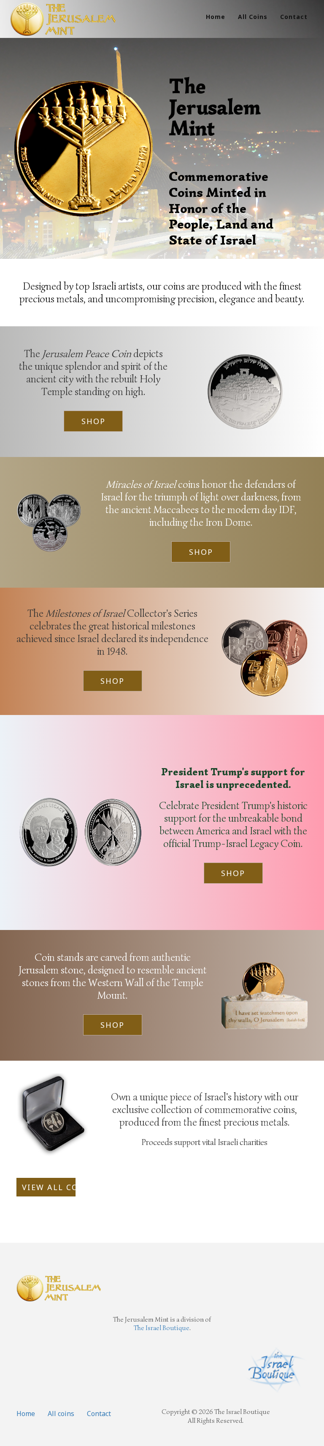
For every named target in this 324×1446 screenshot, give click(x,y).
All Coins (252, 17)
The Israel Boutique (161, 1328)
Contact (294, 17)
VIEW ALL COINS (49, 1187)
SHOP (93, 421)
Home (215, 17)
